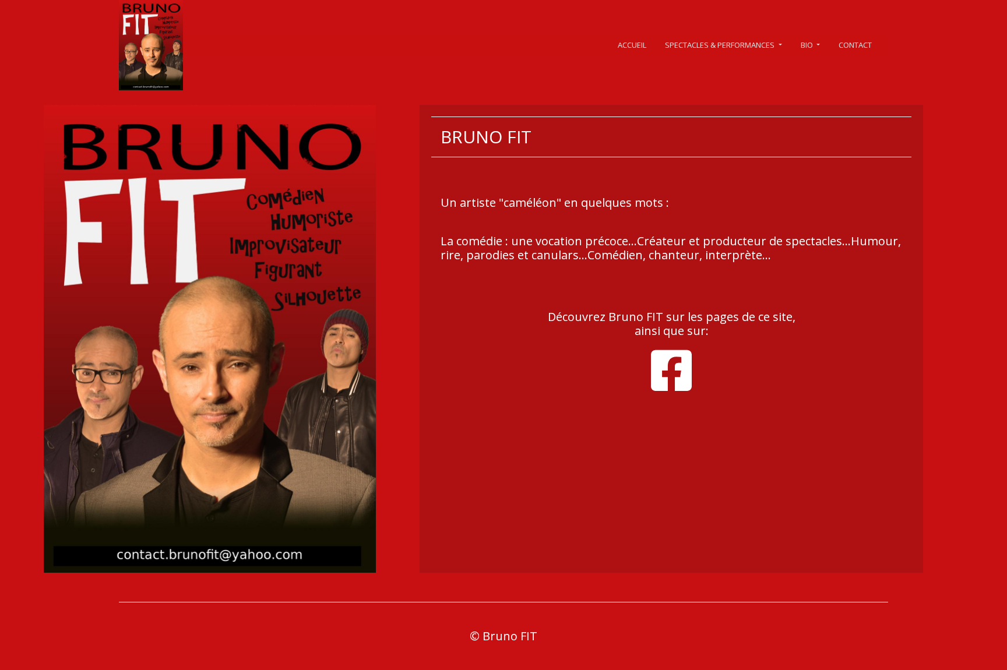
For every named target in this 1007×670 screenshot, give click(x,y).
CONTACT (855, 45)
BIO (808, 45)
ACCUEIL (632, 45)
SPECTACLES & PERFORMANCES (720, 45)
